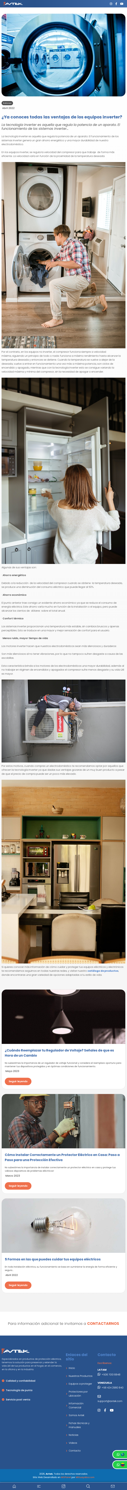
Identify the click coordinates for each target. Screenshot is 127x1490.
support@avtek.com (110, 1401)
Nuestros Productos (80, 1376)
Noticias (73, 1435)
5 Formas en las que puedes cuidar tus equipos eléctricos (53, 1259)
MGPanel (66, 1477)
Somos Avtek (76, 1415)
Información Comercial (76, 1405)
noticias (7, 103)
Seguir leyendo (18, 1081)
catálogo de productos (103, 971)
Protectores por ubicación (78, 1393)
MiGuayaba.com (85, 1477)
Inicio (72, 1368)
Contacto (75, 1450)
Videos (73, 1443)
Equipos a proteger (80, 1384)
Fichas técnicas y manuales (79, 1425)
